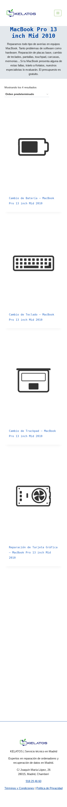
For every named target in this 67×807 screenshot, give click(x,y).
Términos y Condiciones (19, 788)
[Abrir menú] (57, 13)
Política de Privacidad (49, 788)
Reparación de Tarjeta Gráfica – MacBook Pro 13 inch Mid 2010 (33, 552)
